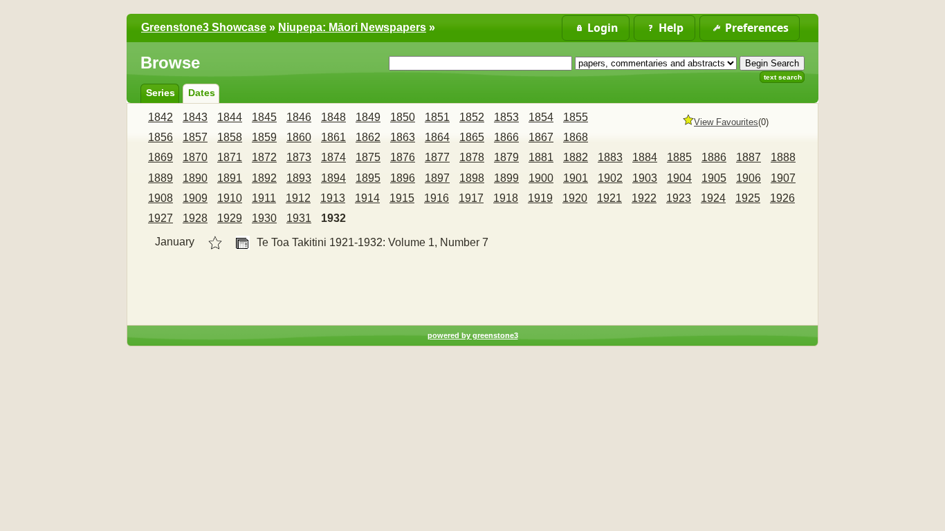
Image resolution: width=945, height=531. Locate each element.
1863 (402, 137)
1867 (541, 137)
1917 (471, 198)
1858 (229, 137)
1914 (367, 198)
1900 (541, 178)
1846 (298, 117)
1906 (748, 178)
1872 (264, 157)
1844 (229, 117)
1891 (229, 178)
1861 (333, 137)
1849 (368, 117)
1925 (747, 198)
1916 (436, 198)
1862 (368, 137)
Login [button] (602, 27)
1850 (402, 117)
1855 (575, 117)
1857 (195, 137)
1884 (644, 157)
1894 (333, 178)
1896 (402, 178)
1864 (437, 137)
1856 (160, 137)
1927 (160, 218)
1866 (506, 137)
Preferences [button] (757, 27)
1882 (575, 157)
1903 (644, 178)
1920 (574, 198)
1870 (195, 157)
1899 (506, 178)
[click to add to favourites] (215, 243)
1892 (264, 178)
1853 (506, 117)
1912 (298, 198)
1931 (298, 218)
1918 (505, 198)
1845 (264, 117)
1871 (229, 157)
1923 (678, 198)
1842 (160, 117)
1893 (298, 178)
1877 (437, 157)
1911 (264, 198)
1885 (679, 157)
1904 (679, 178)
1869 (160, 157)
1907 (783, 178)
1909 (195, 198)
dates (201, 92)
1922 (644, 198)
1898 (471, 178)
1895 (368, 178)
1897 (437, 178)
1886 (713, 157)
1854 (541, 117)
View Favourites (726, 122)
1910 (229, 198)
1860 (298, 137)
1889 (160, 178)
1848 (333, 117)
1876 (402, 157)
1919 (540, 198)
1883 (610, 157)
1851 (437, 117)
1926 (782, 198)
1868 (575, 137)
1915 (401, 198)
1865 (471, 137)
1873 (298, 157)
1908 (160, 198)
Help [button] (671, 27)
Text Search (783, 77)
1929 (229, 218)
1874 (333, 157)
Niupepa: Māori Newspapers (352, 27)
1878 (471, 157)
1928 (195, 218)
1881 (541, 157)
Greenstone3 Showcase (203, 27)
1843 (195, 117)
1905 (713, 178)
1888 (783, 157)
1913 (332, 198)
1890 (195, 178)
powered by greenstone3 (473, 335)
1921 (609, 198)
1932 (333, 218)
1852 (471, 117)
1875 (368, 157)
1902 (610, 178)
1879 (506, 157)
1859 (264, 137)
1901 (575, 178)
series (160, 92)
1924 (713, 198)
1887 (748, 157)
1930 (264, 218)
